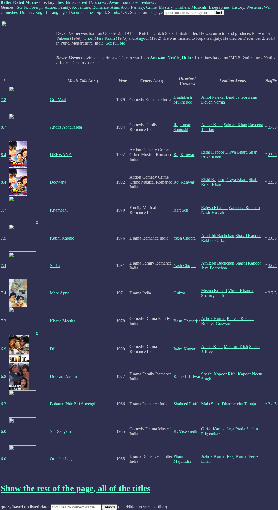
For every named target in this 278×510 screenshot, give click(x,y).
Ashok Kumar (213, 318)
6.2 (3, 404)
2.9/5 (272, 154)
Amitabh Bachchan (217, 235)
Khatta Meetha (62, 321)
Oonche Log (61, 458)
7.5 (3, 238)
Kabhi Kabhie (62, 238)
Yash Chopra (184, 238)
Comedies (9, 12)
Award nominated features (131, 2)
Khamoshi (59, 210)
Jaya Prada (236, 429)
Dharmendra (232, 404)
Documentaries (81, 12)
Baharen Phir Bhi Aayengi (72, 404)
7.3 (3, 321)
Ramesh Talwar (186, 376)
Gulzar (179, 293)
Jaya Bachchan (214, 268)
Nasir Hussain (213, 212)
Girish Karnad (213, 429)
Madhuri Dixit (236, 346)
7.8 (3, 99)
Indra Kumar (184, 349)
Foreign (36, 7)
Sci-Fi (22, 7)
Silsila (55, 265)
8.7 (3, 127)
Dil (52, 349)
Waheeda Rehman (244, 207)
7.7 (3, 210)
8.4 (3, 154)
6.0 (3, 431)
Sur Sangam (60, 431)
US (124, 12)
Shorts (113, 12)
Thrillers (182, 7)
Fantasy (137, 7)
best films (66, 2)
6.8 (3, 376)
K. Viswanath (185, 431)
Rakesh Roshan (240, 318)
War (267, 7)
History (238, 7)
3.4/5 (272, 127)
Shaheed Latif (185, 404)
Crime (151, 7)
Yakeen (62, 38)
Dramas (26, 12)
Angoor (142, 38)
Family (64, 7)
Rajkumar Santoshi (181, 127)
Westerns (254, 7)
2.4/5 (272, 404)
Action (50, 7)
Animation (119, 7)
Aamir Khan (212, 124)
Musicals (199, 7)
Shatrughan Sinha (216, 295)
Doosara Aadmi (63, 376)
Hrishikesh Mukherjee (182, 99)
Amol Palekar (213, 97)
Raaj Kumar (237, 456)
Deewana (58, 182)
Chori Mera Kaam (99, 38)
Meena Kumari (214, 290)
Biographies (219, 7)
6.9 (3, 349)
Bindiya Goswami (241, 97)
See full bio (115, 43)
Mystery (166, 7)
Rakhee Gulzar (214, 240)
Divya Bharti (236, 152)
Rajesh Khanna (214, 207)
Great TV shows (91, 2)
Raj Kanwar (183, 154)
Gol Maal (58, 99)
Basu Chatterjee (187, 321)
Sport (101, 12)
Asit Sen (180, 210)
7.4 (3, 265)
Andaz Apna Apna (66, 127)
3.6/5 (272, 238)
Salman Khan (235, 124)
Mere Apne (59, 293)
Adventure (81, 7)
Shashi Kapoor (248, 235)
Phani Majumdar (182, 459)
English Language (51, 12)
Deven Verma (213, 102)
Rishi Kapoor (212, 152)
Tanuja (250, 404)
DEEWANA (61, 154)
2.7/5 (272, 293)
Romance (100, 7)
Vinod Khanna (240, 290)
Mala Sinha (211, 404)
